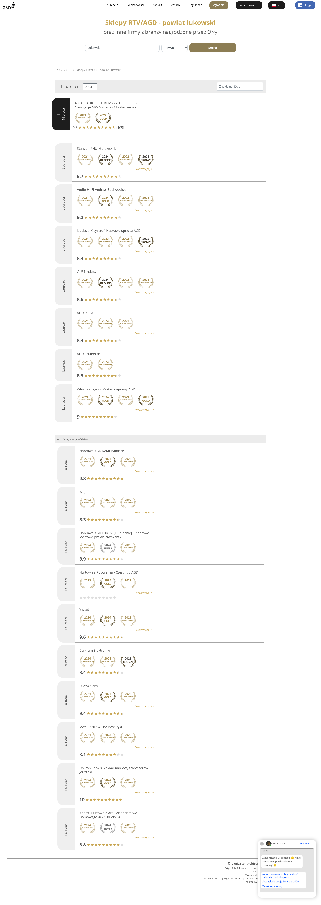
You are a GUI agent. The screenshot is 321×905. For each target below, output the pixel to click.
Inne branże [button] (246, 5)
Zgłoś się (218, 5)
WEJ (82, 492)
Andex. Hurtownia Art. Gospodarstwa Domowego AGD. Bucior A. (108, 815)
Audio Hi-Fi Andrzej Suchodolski (102, 189)
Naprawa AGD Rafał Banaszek (102, 451)
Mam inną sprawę (272, 886)
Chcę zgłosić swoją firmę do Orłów (280, 881)
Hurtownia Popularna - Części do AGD (108, 572)
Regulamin (195, 5)
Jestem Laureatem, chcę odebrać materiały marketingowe (280, 875)
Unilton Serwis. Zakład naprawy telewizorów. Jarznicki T (114, 770)
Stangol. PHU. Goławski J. (96, 148)
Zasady (175, 5)
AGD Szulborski (89, 354)
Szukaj (212, 48)
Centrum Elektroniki (94, 650)
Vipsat (84, 609)
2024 (89, 87)
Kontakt (157, 5)
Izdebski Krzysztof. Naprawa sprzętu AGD (109, 230)
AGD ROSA (85, 313)
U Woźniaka (88, 686)
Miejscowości (135, 5)
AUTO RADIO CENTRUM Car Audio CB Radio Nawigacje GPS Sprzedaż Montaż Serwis (108, 105)
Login (308, 5)
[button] (276, 5)
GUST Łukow (86, 271)
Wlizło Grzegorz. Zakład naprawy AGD (106, 389)
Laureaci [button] (111, 5)
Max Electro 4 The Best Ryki (100, 727)
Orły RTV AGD (63, 70)
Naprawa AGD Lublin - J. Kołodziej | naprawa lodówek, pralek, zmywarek (114, 535)
